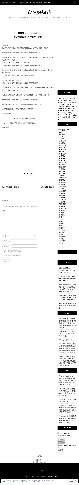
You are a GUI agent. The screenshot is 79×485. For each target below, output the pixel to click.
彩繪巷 (61, 217)
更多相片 (60, 450)
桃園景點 (62, 147)
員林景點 (62, 169)
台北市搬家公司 (67, 117)
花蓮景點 (62, 202)
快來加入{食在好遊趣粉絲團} (67, 251)
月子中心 (65, 98)
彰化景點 (62, 171)
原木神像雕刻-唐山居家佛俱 (65, 111)
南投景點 (62, 165)
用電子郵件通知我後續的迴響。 (13, 251)
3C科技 (61, 239)
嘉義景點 (62, 180)
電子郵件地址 (6, 241)
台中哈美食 (5, 2)
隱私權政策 (47, 2)
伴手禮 (61, 221)
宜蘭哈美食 (62, 199)
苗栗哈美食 (62, 158)
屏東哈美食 (62, 195)
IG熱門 (61, 132)
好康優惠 (62, 212)
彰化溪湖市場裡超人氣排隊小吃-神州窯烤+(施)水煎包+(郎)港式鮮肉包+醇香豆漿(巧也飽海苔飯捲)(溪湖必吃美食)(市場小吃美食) (67, 323)
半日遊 (61, 223)
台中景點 (62, 160)
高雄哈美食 (62, 191)
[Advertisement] (28, 149)
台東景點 (62, 206)
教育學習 (62, 241)
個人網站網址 (6, 246)
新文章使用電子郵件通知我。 (12, 255)
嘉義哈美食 (62, 182)
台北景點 (62, 143)
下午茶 (61, 219)
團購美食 (62, 236)
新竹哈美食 (62, 154)
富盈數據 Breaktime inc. (72, 484)
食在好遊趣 (39, 12)
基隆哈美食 (62, 141)
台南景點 (62, 184)
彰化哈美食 (13, 2)
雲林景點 (62, 175)
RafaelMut (63, 389)
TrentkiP (62, 416)
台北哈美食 (62, 145)
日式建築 (62, 215)
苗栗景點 (62, 156)
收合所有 (66, 130)
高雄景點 (62, 188)
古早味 (61, 234)
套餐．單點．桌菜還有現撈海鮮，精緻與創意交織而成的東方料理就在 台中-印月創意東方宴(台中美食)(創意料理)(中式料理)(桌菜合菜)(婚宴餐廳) (67, 348)
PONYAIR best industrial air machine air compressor (67, 104)
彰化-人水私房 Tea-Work (65, 340)
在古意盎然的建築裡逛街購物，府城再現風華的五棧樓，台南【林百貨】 (67, 279)
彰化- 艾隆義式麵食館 (47, 187)
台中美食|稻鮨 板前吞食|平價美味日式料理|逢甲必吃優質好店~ (67, 306)
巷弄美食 (62, 228)
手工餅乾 (62, 230)
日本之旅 (62, 210)
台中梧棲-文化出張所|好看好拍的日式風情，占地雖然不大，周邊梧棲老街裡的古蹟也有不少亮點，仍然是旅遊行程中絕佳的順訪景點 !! (67, 361)
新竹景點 (62, 151)
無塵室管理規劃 (70, 106)
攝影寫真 (28, 2)
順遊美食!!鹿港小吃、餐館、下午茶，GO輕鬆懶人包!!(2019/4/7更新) (67, 334)
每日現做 (62, 232)
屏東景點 (62, 193)
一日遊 (61, 136)
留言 (4, 211)
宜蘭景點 (62, 197)
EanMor (62, 405)
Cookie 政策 (37, 482)
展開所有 (60, 130)
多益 (60, 98)
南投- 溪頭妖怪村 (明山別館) (10, 187)
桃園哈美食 (62, 149)
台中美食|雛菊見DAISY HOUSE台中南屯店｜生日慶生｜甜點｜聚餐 (66, 270)
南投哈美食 (62, 167)
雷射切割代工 (64, 102)
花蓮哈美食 (62, 204)
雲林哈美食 (62, 178)
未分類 (21, 33)
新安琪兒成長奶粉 (70, 108)
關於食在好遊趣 (37, 2)
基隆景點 (62, 138)
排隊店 (61, 226)
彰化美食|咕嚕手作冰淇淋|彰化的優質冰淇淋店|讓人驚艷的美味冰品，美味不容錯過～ (67, 297)
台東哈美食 (62, 208)
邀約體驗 (21, 2)
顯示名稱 (4, 236)
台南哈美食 (62, 186)
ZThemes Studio (51, 476)
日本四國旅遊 (64, 100)
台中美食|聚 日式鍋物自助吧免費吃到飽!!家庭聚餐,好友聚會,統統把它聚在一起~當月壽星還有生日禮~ (67, 380)
